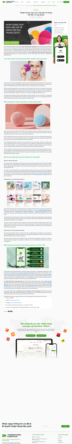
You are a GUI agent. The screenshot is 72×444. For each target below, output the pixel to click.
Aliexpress (25, 211)
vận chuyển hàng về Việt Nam (40, 174)
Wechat (34, 285)
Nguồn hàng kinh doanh (40, 211)
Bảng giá (60, 440)
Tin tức (22, 5)
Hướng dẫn (60, 442)
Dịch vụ (59, 438)
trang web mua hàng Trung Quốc (26, 272)
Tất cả (55, 25)
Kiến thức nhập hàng (58, 32)
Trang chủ (17, 5)
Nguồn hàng (28, 5)
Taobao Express (19, 211)
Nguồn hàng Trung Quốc (59, 29)
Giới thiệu (60, 437)
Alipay (30, 285)
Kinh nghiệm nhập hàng (59, 27)
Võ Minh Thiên (33, 17)
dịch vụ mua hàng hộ (12, 272)
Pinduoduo (30, 211)
